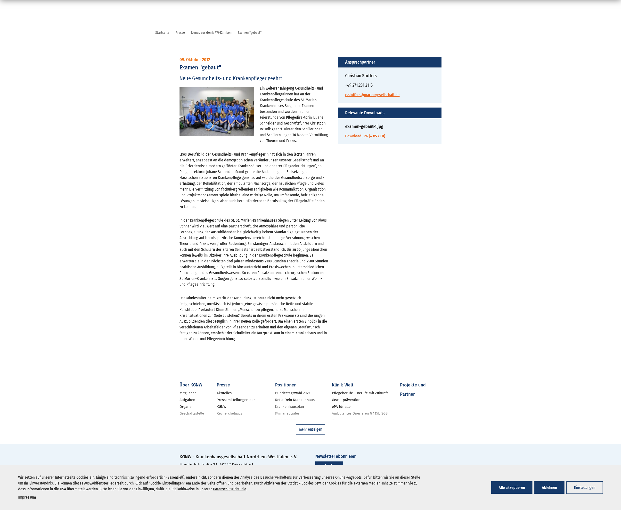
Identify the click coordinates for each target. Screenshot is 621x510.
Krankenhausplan (289, 406)
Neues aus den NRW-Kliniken (211, 33)
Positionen (285, 385)
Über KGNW (191, 385)
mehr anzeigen (310, 429)
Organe (185, 406)
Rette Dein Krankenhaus (295, 400)
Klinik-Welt (342, 385)
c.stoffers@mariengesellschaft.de (372, 94)
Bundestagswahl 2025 (292, 393)
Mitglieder (188, 393)
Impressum (27, 497)
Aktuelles (224, 393)
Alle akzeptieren (512, 487)
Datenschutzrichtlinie (229, 489)
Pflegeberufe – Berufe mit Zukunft (360, 393)
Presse (180, 33)
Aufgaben (187, 400)
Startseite (162, 33)
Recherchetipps (229, 413)
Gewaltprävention (346, 400)
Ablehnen (549, 487)
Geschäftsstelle (192, 413)
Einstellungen (584, 487)
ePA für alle (341, 406)
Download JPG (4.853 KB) (365, 136)
